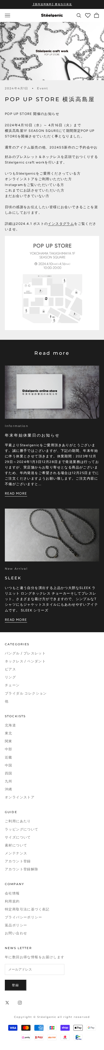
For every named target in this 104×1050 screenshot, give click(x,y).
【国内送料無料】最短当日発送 (52, 4)
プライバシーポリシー (23, 917)
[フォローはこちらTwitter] (7, 1002)
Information (16, 426)
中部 (8, 749)
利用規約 (12, 901)
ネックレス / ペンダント (25, 661)
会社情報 (12, 893)
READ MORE (16, 493)
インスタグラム (61, 224)
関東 (8, 741)
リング (10, 677)
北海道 (10, 725)
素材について (16, 845)
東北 (8, 733)
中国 (8, 765)
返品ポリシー (16, 925)
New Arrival (16, 568)
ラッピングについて (21, 829)
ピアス (10, 669)
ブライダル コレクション (26, 693)
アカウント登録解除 (21, 869)
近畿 (8, 757)
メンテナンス (16, 853)
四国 (8, 773)
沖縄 (8, 789)
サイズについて (18, 837)
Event (42, 88)
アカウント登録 (18, 861)
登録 (15, 985)
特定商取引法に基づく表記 (27, 909)
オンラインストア (20, 797)
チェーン (12, 685)
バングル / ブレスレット (25, 653)
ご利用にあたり (18, 821)
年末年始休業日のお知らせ (32, 435)
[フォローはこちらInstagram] (19, 1002)
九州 (8, 781)
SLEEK (13, 577)
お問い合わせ (16, 933)
